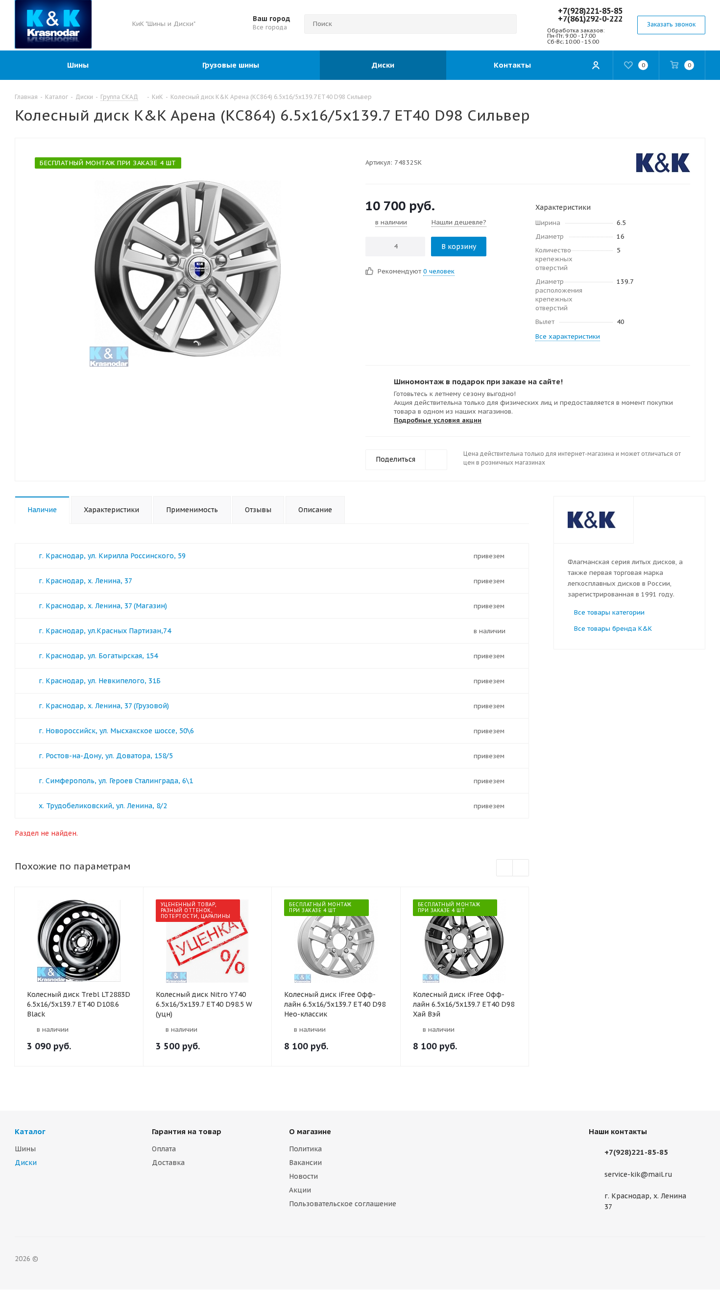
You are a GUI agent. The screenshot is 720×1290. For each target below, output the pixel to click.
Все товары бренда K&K (613, 628)
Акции (300, 1190)
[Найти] (505, 24)
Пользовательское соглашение (342, 1203)
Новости (303, 1176)
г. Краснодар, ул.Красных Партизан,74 (105, 630)
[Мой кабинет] (595, 65)
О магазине (310, 1131)
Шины (25, 1148)
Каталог (30, 1131)
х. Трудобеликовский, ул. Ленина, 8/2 (103, 805)
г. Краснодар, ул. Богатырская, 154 (98, 655)
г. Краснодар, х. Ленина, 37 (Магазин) (103, 605)
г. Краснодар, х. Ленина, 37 (85, 580)
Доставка (168, 1162)
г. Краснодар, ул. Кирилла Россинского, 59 (112, 555)
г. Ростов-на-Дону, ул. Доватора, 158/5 (106, 755)
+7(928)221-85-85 (590, 11)
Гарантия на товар (186, 1131)
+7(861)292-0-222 (590, 19)
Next (521, 868)
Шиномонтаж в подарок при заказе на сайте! (478, 381)
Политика (305, 1148)
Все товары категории (609, 612)
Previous (505, 868)
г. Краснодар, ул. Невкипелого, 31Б (100, 680)
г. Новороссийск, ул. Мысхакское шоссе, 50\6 (116, 730)
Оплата (164, 1148)
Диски (26, 1162)
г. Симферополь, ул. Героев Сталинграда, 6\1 (116, 780)
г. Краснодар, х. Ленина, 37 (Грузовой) (104, 705)
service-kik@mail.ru (638, 1174)
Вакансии (305, 1162)
